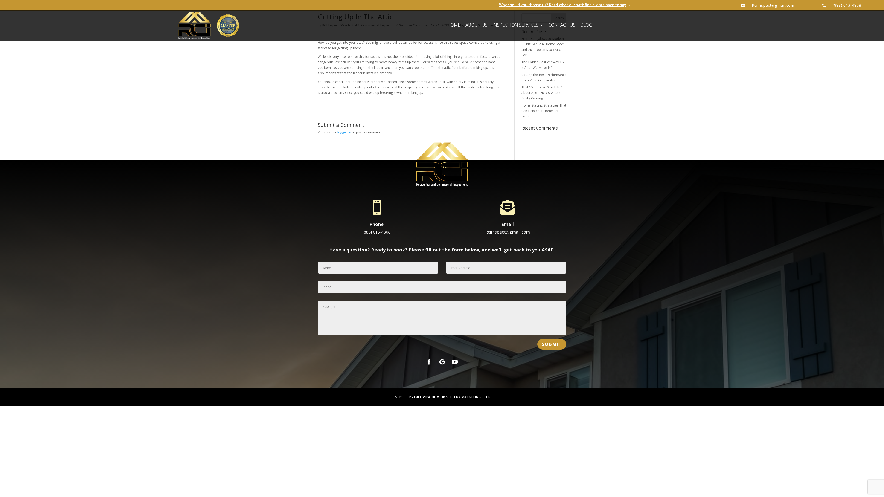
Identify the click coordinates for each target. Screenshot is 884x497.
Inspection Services (516, 25)
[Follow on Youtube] (454, 361)
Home (453, 25)
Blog (586, 25)
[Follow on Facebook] (429, 361)
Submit (552, 344)
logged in (344, 132)
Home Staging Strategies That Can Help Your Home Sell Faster (543, 110)
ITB (487, 397)
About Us (476, 25)
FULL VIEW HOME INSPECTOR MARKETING (447, 397)
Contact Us (562, 25)
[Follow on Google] (442, 361)
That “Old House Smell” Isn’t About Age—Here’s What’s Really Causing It (542, 92)
